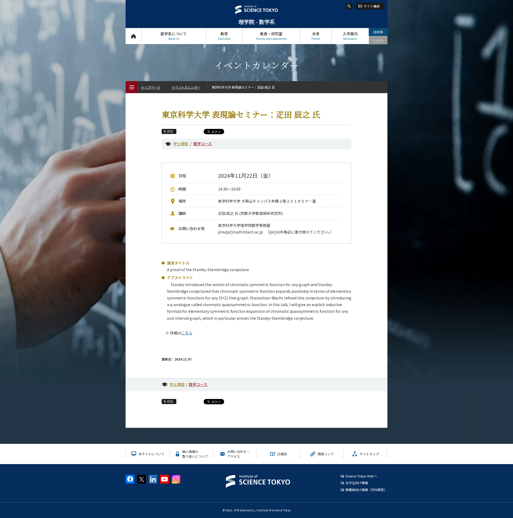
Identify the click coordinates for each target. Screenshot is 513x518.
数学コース (202, 143)
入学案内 (350, 36)
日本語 (378, 32)
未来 (316, 36)
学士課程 (180, 143)
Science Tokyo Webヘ (361, 476)
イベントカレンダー (186, 87)
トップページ (133, 36)
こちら (186, 332)
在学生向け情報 (356, 482)
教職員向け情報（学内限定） (366, 489)
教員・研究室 (271, 36)
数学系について (174, 36)
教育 (224, 36)
